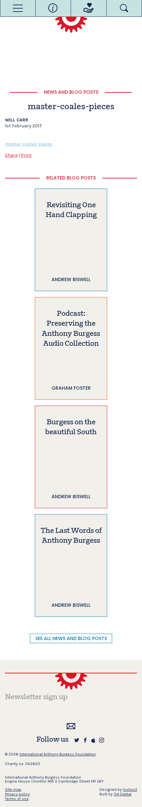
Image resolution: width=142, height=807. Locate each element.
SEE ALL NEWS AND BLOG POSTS (71, 638)
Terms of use (17, 798)
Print (26, 155)
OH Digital (122, 794)
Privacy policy (17, 794)
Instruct (130, 789)
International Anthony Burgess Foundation (57, 754)
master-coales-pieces (28, 144)
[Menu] (17, 8)
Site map (13, 789)
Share (11, 155)
